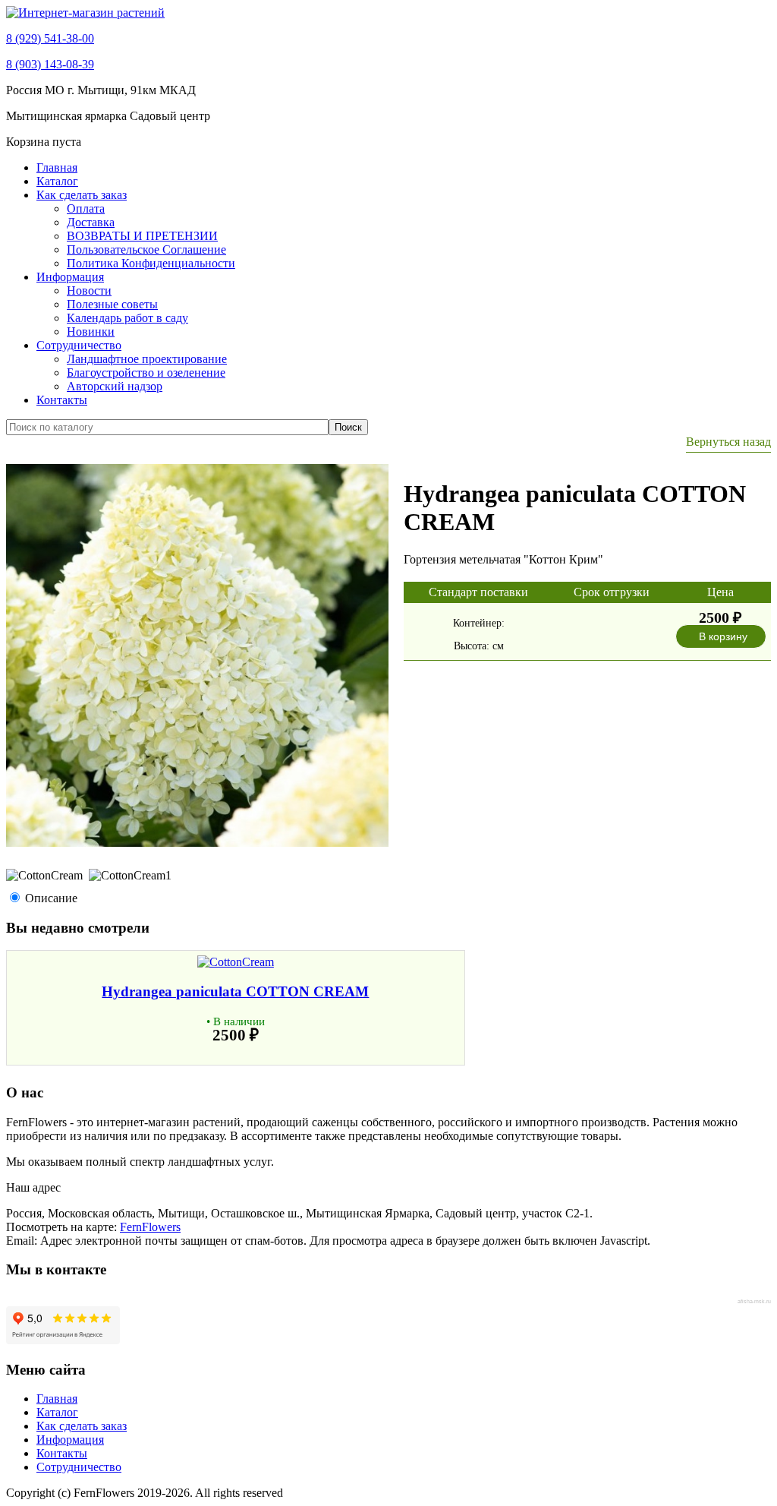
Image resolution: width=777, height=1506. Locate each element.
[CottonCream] (197, 842)
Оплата (86, 208)
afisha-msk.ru (754, 1301)
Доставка (91, 222)
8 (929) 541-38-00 (50, 38)
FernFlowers (150, 1226)
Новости (89, 290)
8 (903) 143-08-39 (50, 64)
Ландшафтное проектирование (147, 358)
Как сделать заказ (81, 194)
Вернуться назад (728, 441)
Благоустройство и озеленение (146, 372)
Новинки (91, 331)
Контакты (61, 399)
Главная (56, 167)
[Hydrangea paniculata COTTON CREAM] (235, 961)
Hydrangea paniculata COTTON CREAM (235, 991)
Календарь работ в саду (127, 317)
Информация (70, 276)
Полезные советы (112, 304)
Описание (51, 898)
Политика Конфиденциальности (151, 263)
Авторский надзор (114, 386)
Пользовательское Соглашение (146, 249)
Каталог (57, 181)
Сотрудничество (78, 345)
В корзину (723, 636)
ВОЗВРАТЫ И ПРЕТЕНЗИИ (142, 235)
